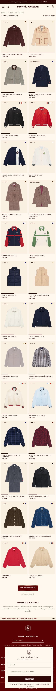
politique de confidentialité (42, 684)
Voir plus (28, 611)
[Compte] (48, 6)
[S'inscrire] (41, 640)
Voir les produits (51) (28, 588)
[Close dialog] (51, 649)
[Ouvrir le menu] (3, 7)
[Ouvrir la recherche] (8, 6)
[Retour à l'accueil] (28, 628)
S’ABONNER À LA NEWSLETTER (28, 636)
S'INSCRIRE (29, 679)
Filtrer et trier (49, 15)
